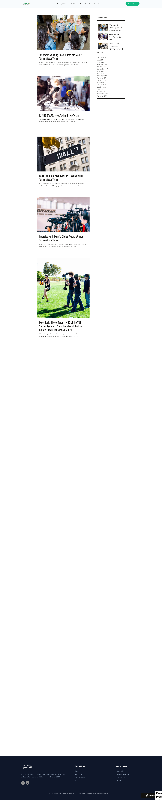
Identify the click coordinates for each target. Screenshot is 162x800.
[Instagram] (23, 783)
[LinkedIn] (27, 783)
